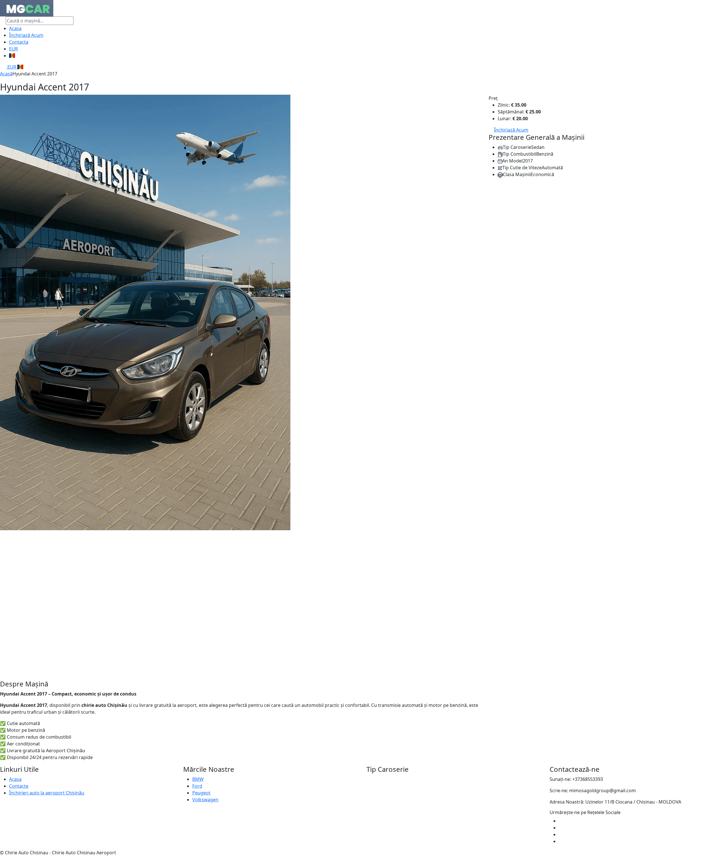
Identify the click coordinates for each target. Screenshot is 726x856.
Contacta (18, 42)
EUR (13, 49)
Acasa (15, 28)
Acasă (6, 74)
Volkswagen (205, 799)
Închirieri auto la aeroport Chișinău (46, 793)
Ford (197, 786)
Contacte (18, 786)
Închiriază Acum (26, 35)
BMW (198, 779)
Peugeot (201, 793)
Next (486, 387)
